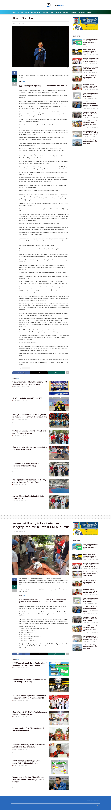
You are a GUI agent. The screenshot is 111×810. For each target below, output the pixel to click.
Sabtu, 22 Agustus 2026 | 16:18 (90, 54)
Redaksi (14, 800)
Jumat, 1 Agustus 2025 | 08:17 (20, 435)
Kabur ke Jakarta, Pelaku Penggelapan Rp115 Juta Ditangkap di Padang (89, 51)
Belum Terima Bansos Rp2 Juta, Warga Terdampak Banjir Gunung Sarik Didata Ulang (90, 133)
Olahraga (58, 12)
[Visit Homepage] (55, 5)
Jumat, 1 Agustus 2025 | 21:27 (20, 400)
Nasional (45, 12)
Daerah (27, 12)
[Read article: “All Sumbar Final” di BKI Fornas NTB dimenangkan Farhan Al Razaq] (59, 469)
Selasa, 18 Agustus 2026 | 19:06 (90, 89)
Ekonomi (33, 12)
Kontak (19, 800)
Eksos (51, 12)
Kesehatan (74, 12)
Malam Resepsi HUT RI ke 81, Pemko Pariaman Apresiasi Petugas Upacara (90, 68)
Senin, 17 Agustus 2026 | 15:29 (90, 98)
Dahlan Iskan (26, 368)
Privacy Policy (26, 800)
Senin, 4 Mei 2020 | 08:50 (18, 23)
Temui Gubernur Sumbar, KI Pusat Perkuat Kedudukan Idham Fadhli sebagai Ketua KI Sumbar (28, 779)
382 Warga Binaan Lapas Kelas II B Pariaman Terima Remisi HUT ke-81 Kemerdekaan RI (91, 60)
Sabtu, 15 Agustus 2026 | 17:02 (90, 108)
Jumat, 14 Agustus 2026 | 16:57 (90, 136)
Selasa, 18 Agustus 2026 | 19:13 (90, 63)
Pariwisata (82, 12)
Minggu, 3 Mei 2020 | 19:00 (18, 531)
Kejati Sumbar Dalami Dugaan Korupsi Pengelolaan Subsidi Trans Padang (90, 141)
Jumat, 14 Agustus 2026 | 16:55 (90, 145)
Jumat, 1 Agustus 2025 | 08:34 (20, 419)
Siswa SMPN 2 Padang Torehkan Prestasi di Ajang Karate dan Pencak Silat (90, 86)
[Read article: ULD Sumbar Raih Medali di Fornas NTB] (59, 404)
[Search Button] (98, 12)
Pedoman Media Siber (36, 800)
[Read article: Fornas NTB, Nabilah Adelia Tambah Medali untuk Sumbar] (59, 502)
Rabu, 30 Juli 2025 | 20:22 (19, 451)
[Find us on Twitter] (98, 806)
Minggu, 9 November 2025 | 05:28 (21, 386)
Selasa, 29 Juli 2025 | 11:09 (19, 484)
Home (14, 12)
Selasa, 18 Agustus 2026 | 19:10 (90, 80)
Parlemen (66, 12)
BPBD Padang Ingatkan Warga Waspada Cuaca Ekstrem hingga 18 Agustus (90, 95)
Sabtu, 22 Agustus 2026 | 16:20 (90, 46)
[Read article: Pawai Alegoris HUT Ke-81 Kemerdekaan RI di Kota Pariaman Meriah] (77, 78)
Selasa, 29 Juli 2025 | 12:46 (19, 468)
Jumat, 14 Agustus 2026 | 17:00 (90, 117)
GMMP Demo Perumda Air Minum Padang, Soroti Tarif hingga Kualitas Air (90, 114)
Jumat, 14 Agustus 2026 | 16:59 (90, 127)
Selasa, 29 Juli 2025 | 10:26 (19, 500)
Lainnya (89, 12)
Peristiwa (20, 12)
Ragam (39, 12)
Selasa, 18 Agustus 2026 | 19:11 (90, 72)
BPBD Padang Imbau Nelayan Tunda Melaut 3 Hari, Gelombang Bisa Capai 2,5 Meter (29, 601)
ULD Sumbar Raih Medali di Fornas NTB (56, 85)
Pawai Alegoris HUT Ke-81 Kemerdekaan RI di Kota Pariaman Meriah (89, 77)
